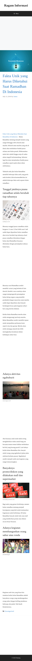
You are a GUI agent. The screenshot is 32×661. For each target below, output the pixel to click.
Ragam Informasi (16, 5)
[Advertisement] (16, 33)
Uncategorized (9, 611)
